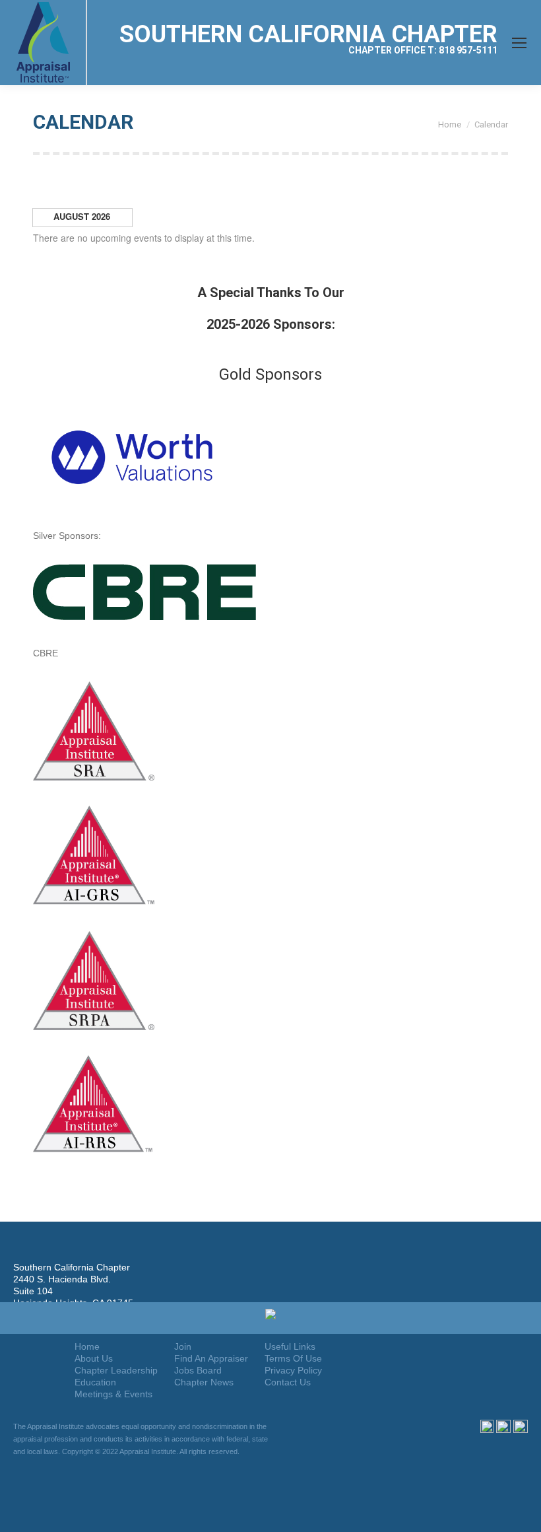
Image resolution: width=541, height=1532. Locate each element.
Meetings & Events (113, 1394)
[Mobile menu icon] (519, 43)
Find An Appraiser (211, 1358)
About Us (94, 1358)
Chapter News (204, 1382)
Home (87, 1346)
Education (95, 1382)
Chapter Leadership (116, 1370)
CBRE (45, 653)
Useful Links (290, 1346)
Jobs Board (198, 1370)
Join (182, 1346)
